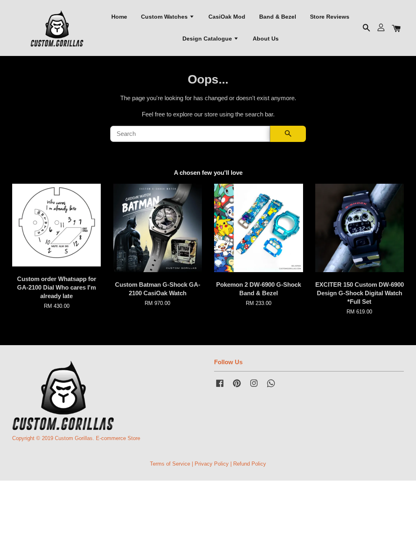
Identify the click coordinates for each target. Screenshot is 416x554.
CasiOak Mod (226, 16)
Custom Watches (165, 16)
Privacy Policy (212, 464)
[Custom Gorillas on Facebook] (219, 387)
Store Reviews (329, 16)
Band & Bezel (277, 16)
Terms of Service (170, 464)
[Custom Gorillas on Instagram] (254, 387)
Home (119, 16)
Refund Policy (249, 464)
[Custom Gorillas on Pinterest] (237, 387)
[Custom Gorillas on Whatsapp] (271, 387)
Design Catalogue (208, 38)
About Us (266, 38)
